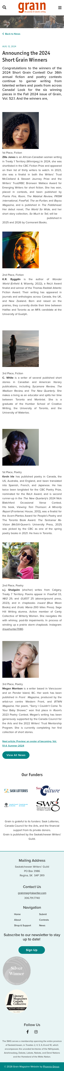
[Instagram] (36, 1032)
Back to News (12, 34)
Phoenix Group (51, 1066)
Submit (43, 914)
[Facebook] (27, 1032)
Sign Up (31, 950)
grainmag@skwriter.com (32, 893)
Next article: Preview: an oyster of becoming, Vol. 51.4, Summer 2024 (29, 743)
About (17, 920)
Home (17, 914)
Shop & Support (22, 925)
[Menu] (60, 8)
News (42, 925)
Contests (44, 920)
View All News (16, 755)
